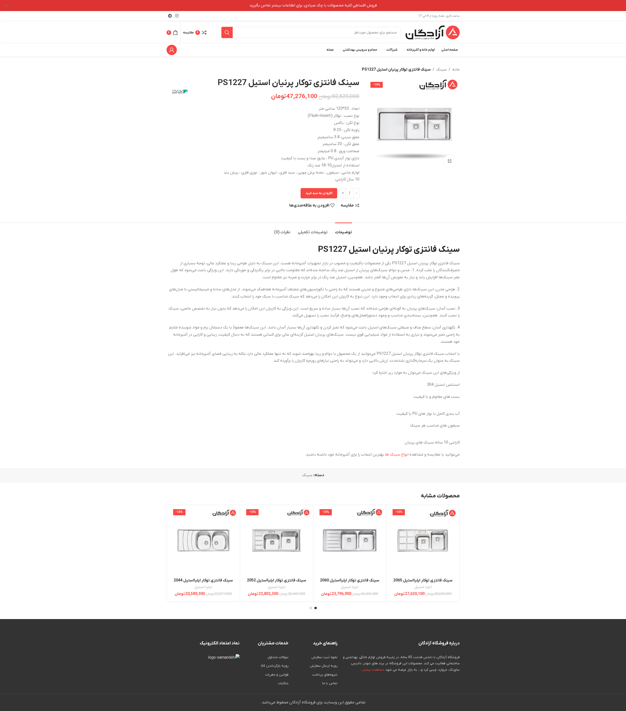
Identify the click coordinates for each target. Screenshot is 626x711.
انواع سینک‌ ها (397, 454)
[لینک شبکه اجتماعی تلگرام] (170, 16)
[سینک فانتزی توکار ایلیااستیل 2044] (203, 541)
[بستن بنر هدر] (6, 5)
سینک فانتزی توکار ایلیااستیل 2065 (423, 580)
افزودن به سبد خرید (318, 193)
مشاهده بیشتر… (372, 669)
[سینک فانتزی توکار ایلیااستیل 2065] (423, 541)
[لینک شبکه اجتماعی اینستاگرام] (177, 16)
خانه (456, 69)
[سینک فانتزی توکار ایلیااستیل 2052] (277, 541)
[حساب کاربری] (171, 50)
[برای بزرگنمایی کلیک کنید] (449, 161)
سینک (441, 69)
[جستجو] (227, 32)
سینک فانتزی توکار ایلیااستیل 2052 (276, 580)
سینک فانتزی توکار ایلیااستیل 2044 (203, 580)
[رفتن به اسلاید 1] (315, 608)
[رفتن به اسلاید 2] (310, 608)
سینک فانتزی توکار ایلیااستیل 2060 (349, 580)
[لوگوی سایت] (433, 32)
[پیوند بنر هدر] (313, 5)
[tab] (343, 229)
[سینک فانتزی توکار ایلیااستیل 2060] (350, 541)
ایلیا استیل (423, 587)
